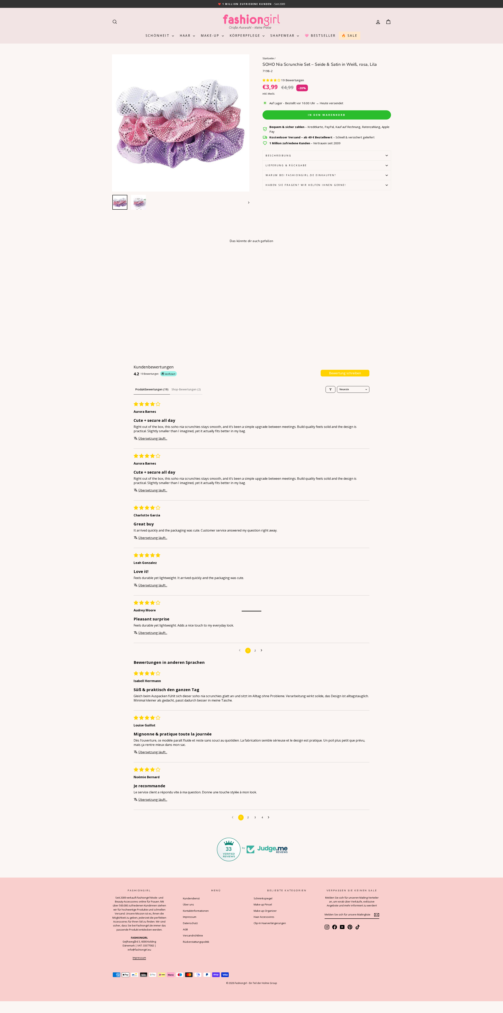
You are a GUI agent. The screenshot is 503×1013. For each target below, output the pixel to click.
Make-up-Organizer (265, 911)
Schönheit (158, 35)
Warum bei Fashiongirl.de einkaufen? (301, 175)
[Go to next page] (262, 650)
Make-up (211, 35)
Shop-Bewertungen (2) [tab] (186, 389)
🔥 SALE (349, 35)
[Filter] (330, 389)
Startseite (268, 58)
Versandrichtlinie (193, 935)
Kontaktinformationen (196, 911)
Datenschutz (190, 923)
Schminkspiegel (263, 898)
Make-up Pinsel (263, 904)
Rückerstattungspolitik (196, 942)
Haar (186, 35)
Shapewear (283, 35)
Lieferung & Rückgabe (286, 165)
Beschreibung (278, 155)
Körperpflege (246, 35)
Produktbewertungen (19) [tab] (151, 389)
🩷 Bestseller (320, 35)
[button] (272, 80)
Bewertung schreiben (345, 373)
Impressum (139, 957)
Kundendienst (191, 898)
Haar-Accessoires (264, 917)
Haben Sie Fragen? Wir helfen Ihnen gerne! (306, 185)
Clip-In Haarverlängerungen (270, 923)
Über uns (188, 904)
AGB (185, 929)
